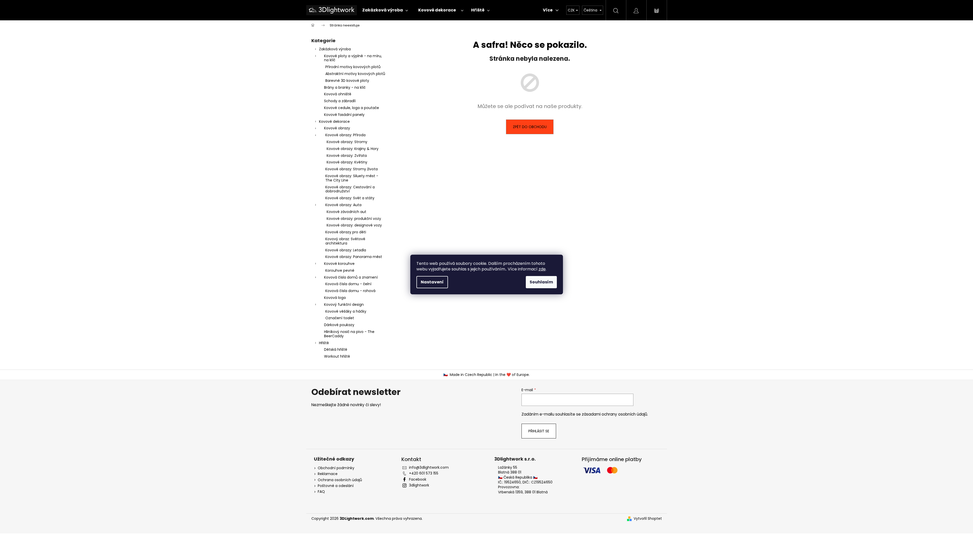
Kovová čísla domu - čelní (348, 283)
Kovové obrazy (337, 128)
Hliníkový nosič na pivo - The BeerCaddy (349, 334)
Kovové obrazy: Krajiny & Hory (353, 148)
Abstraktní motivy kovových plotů (355, 73)
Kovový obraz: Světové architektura (345, 241)
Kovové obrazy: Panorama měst (353, 256)
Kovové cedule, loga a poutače (351, 107)
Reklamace (328, 473)
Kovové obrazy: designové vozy (354, 225)
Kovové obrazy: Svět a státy (349, 198)
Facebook (417, 479)
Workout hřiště (337, 356)
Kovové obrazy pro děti (345, 232)
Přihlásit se (538, 431)
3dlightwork (419, 485)
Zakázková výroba (335, 49)
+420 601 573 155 (423, 473)
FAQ (321, 491)
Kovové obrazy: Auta (343, 204)
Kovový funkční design (344, 304)
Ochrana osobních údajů (340, 480)
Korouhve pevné (339, 270)
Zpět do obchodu (530, 126)
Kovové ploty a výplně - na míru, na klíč (353, 58)
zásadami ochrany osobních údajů (614, 414)
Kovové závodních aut (346, 211)
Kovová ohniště (337, 94)
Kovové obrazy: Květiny (347, 162)
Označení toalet (339, 318)
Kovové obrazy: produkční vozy (354, 218)
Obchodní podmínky (336, 468)
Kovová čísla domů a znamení (351, 277)
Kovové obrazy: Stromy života (351, 169)
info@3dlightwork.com (429, 467)
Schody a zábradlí (340, 100)
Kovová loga (335, 297)
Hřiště (324, 342)
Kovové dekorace (334, 121)
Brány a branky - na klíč (345, 87)
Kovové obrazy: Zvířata (347, 155)
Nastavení (432, 282)
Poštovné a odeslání (336, 485)
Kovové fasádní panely (344, 114)
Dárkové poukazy (339, 324)
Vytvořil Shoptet (648, 518)
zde (542, 269)
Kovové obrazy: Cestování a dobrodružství (350, 189)
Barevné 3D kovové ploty (347, 80)
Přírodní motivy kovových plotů (353, 66)
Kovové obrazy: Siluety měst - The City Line (351, 178)
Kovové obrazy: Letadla (345, 250)
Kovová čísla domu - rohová (350, 290)
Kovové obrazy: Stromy (347, 141)
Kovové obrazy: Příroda (345, 135)
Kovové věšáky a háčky (345, 311)
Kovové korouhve (339, 263)
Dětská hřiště (335, 349)
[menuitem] (384, 10)
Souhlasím (541, 282)
